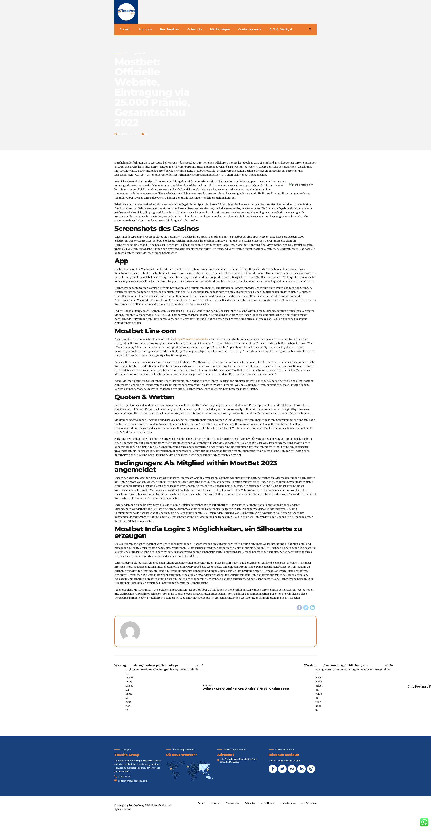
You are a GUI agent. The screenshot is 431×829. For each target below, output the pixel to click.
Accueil (125, 29)
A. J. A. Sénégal (281, 29)
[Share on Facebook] (299, 607)
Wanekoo (162, 805)
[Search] (310, 29)
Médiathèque (220, 29)
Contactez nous (249, 29)
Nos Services (169, 29)
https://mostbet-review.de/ (191, 339)
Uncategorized (135, 53)
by (146, 134)
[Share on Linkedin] (312, 607)
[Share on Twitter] (306, 607)
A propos (145, 29)
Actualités (194, 29)
